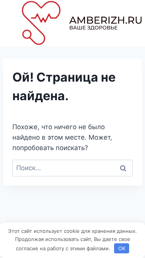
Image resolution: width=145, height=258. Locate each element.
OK (121, 248)
